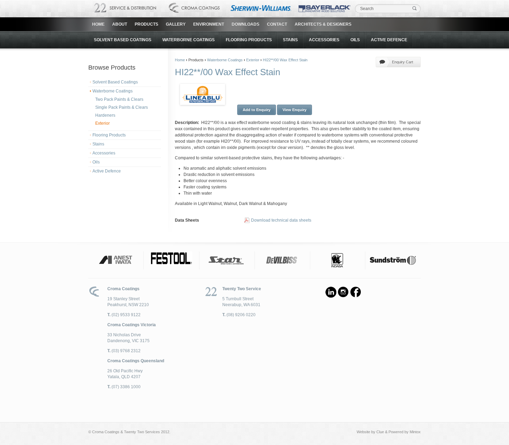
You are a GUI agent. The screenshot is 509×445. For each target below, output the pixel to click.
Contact (277, 24)
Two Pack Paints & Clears (119, 99)
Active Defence (389, 39)
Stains (290, 39)
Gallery (176, 24)
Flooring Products (249, 39)
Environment (208, 24)
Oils (355, 39)
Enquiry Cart (402, 62)
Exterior (102, 123)
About (119, 24)
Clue (380, 432)
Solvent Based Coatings (122, 39)
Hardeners (105, 115)
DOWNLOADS (245, 24)
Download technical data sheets (281, 220)
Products (146, 24)
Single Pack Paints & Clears (121, 107)
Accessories (324, 39)
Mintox (415, 432)
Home (98, 24)
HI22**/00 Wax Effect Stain (285, 60)
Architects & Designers (323, 24)
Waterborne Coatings (188, 39)
